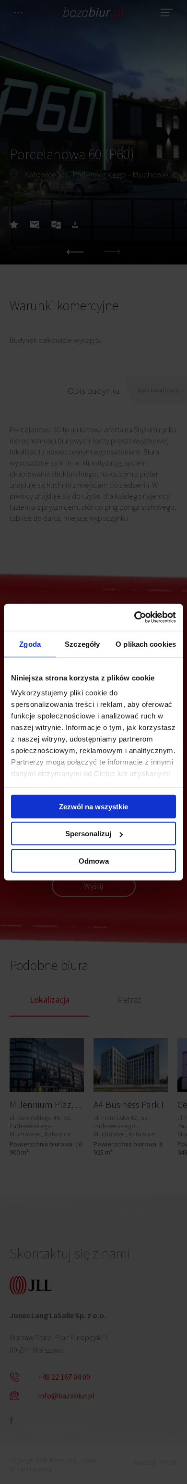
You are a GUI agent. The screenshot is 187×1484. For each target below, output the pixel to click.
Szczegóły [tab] (82, 644)
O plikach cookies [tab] (146, 644)
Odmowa (94, 860)
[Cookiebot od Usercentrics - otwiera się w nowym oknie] (134, 617)
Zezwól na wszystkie (93, 806)
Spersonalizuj (88, 834)
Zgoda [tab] (30, 644)
